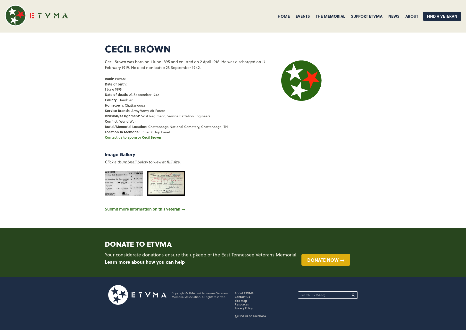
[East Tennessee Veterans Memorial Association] (36, 24)
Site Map (241, 300)
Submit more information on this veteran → (145, 209)
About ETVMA (244, 293)
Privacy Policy (244, 308)
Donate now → (325, 259)
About (411, 16)
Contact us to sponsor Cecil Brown (133, 137)
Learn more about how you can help (145, 261)
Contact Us (242, 297)
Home (284, 16)
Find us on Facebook (252, 316)
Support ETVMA (367, 16)
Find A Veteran (442, 16)
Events (303, 16)
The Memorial (330, 16)
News (393, 16)
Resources (242, 304)
